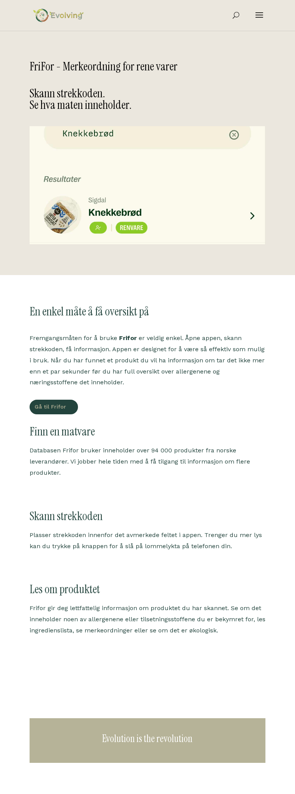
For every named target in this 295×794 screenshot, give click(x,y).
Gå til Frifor (50, 407)
